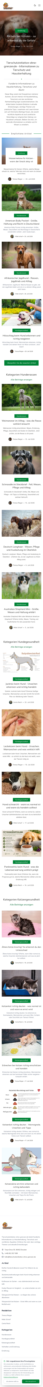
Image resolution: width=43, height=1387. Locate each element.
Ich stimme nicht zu (12, 1381)
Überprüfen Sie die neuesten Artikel (21, 363)
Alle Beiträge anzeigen (21, 379)
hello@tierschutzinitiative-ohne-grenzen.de (20, 1257)
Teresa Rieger (7, 1315)
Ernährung (21, 31)
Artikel (5, 1263)
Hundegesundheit (21, 330)
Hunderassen (21, 216)
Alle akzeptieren (30, 1381)
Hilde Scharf (6, 1319)
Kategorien (7, 1329)
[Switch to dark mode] (35, 5)
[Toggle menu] (39, 5)
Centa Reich (6, 1323)
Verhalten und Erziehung (11, 1347)
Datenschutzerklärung (11, 1377)
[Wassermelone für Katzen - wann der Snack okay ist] (21, 151)
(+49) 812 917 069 (11, 1253)
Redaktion (6, 1310)
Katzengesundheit (21, 942)
